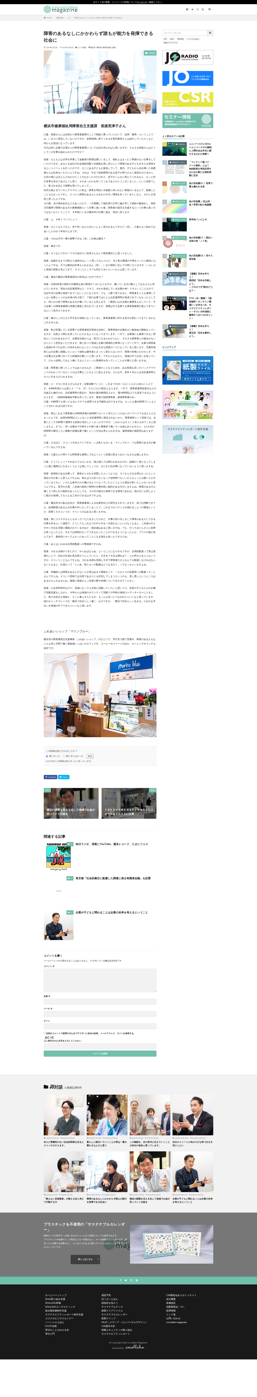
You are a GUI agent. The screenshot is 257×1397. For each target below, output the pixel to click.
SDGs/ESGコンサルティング (60, 1306)
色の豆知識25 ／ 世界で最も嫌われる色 (201, 185)
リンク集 (171, 1314)
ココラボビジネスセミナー (59, 1318)
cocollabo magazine (176, 1322)
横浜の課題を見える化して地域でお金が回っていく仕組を (150, 1200)
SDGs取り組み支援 (55, 1299)
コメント (49, 966)
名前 (47, 996)
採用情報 (171, 1310)
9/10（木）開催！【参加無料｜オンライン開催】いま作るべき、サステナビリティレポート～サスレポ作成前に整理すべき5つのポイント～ (201, 308)
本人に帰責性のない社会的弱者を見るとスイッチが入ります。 (64, 1144)
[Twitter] (63, 777)
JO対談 (83, 47)
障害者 (99, 47)
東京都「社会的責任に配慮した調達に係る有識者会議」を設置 (113, 878)
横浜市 (93, 47)
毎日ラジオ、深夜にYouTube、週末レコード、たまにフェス (112, 844)
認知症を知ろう (109, 1302)
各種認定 (171, 1302)
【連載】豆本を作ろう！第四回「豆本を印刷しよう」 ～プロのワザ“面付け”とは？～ (201, 282)
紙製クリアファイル (170, 43)
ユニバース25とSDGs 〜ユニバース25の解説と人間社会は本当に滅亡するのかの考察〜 (200, 148)
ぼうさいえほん (109, 1299)
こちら (142, 2)
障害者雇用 (106, 47)
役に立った (54, 756)
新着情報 (59, 18)
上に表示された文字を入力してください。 (63, 1041)
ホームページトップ (56, 1295)
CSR (165, 39)
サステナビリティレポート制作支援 (64, 1314)
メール (48, 1008)
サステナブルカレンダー (114, 1314)
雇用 (114, 47)
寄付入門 (50, 1333)
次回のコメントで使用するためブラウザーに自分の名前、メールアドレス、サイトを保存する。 (91, 1033)
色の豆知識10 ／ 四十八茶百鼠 (201, 257)
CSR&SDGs (181, 144)
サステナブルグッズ (112, 1306)
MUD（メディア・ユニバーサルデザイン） (124, 1322)
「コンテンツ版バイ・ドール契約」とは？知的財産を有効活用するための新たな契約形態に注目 (200, 169)
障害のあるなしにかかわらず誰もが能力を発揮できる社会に (99, 18)
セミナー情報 (180, 298)
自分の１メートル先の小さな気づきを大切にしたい (193, 1144)
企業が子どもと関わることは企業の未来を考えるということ (112, 912)
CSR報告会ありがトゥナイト (181, 1295)
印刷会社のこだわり (178, 162)
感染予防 (106, 1295)
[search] (210, 33)
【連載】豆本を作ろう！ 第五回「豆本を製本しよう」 (200, 331)
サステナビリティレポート (115, 1333)
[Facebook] (50, 777)
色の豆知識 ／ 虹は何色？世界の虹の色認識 (200, 203)
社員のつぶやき (180, 183)
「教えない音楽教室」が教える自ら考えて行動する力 (64, 1200)
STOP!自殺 (51, 1326)
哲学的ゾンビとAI (198, 219)
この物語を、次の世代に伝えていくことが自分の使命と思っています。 (150, 1144)
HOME (49, 18)
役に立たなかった (75, 756)
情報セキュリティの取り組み (116, 1329)
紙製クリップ (108, 1318)
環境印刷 (181, 39)
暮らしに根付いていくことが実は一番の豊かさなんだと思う (107, 1144)
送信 (90, 756)
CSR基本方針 (108, 1326)
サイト (47, 1021)
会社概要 (171, 1299)
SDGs (172, 39)
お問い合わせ (173, 1318)
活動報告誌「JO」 (176, 1306)
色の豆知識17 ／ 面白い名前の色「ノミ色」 (201, 239)
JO (69, 18)
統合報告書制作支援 (56, 1310)
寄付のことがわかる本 (57, 1329)
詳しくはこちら (85, 1259)
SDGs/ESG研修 (53, 1302)
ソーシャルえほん (193, 39)
